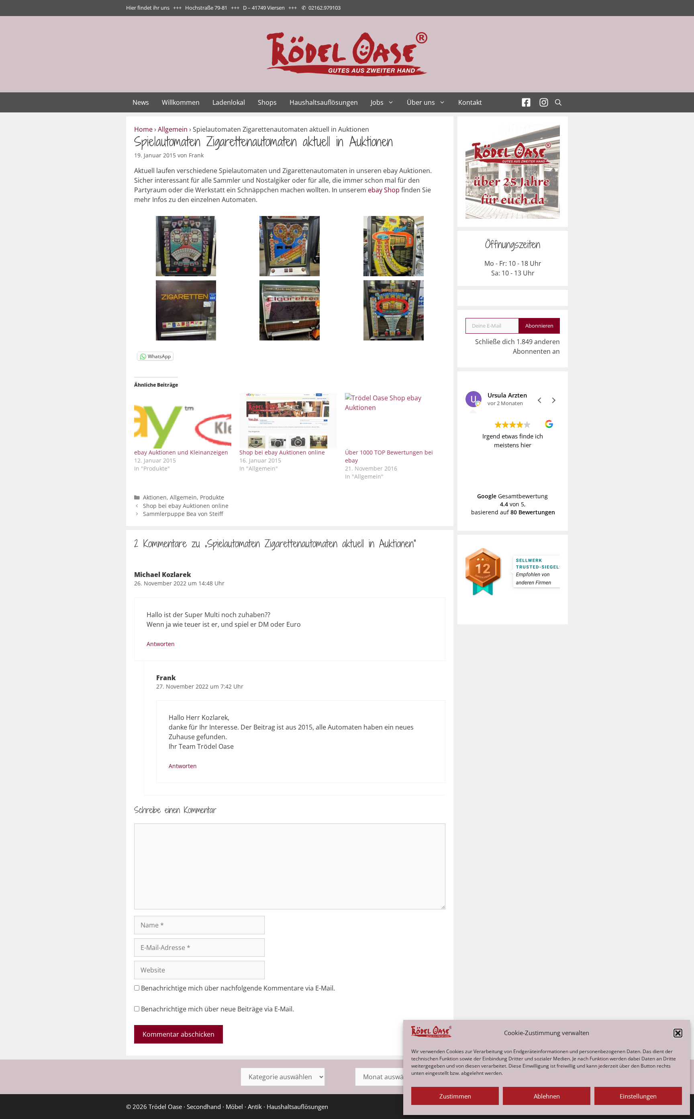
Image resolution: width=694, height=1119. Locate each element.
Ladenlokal (228, 102)
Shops (267, 102)
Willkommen (181, 102)
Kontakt (470, 102)
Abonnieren (539, 325)
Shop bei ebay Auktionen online (282, 452)
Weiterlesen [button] (513, 474)
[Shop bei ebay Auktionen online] (288, 420)
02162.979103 (324, 7)
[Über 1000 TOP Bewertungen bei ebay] (393, 420)
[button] (678, 1033)
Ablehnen (547, 1096)
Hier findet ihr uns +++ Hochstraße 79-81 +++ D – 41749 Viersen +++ (211, 7)
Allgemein (173, 129)
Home (143, 129)
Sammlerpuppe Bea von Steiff (183, 514)
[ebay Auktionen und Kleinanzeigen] (182, 420)
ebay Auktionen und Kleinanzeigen (181, 452)
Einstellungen (638, 1096)
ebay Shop (384, 189)
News (141, 102)
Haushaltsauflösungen (324, 102)
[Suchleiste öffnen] (558, 102)
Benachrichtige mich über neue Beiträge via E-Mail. (217, 1009)
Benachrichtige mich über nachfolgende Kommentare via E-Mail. (238, 988)
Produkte (212, 497)
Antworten (161, 644)
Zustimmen (455, 1096)
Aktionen (155, 497)
